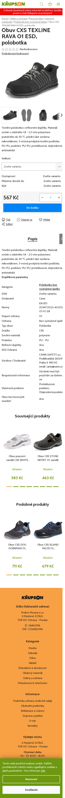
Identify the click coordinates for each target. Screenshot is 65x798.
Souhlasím (31, 789)
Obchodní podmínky (32, 705)
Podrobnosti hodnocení (15, 53)
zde (43, 770)
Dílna (33, 658)
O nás (32, 720)
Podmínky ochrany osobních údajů (32, 700)
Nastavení (31, 779)
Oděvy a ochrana (32, 678)
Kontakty (33, 725)
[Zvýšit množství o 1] (59, 197)
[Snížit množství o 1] (42, 197)
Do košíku (32, 207)
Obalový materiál (32, 673)
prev (3, 442)
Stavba (32, 648)
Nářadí (32, 663)
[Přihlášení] (34, 4)
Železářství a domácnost (32, 668)
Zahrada (32, 653)
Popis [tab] (33, 238)
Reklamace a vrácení (32, 710)
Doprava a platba (32, 715)
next (61, 442)
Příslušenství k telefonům (32, 683)
